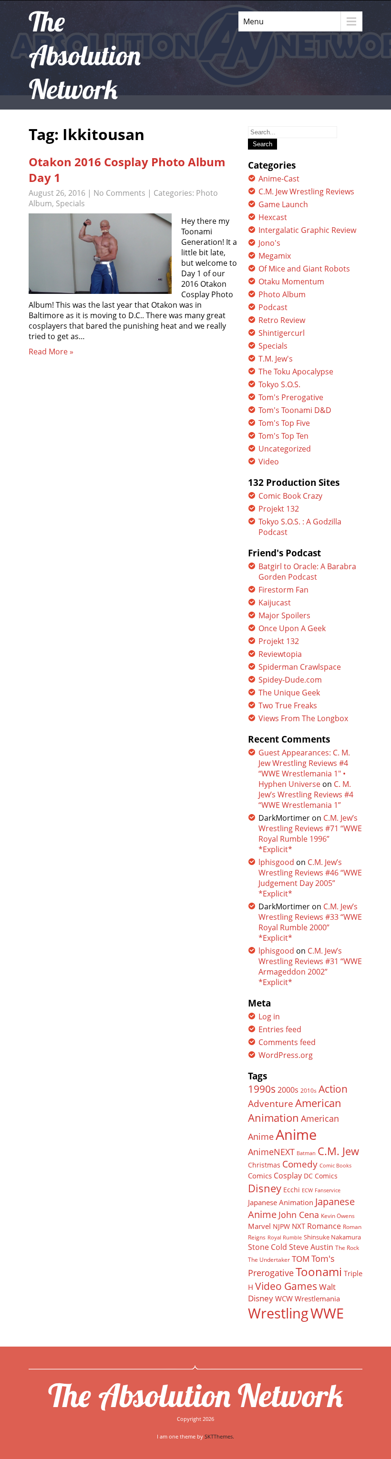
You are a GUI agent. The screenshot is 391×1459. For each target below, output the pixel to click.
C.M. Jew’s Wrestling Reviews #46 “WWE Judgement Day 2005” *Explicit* (310, 878)
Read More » (51, 351)
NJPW (281, 1226)
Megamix (274, 256)
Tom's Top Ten (283, 436)
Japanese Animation (280, 1202)
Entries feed (279, 1029)
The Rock (347, 1248)
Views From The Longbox (303, 718)
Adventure (270, 1103)
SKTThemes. (219, 1436)
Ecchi (291, 1190)
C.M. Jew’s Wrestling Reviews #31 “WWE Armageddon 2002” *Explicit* (310, 966)
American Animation (294, 1110)
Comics (260, 1175)
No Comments (119, 193)
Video (268, 461)
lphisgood (276, 862)
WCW (284, 1298)
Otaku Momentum (291, 281)
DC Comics (321, 1175)
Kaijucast (274, 602)
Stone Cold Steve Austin (290, 1247)
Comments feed (287, 1042)
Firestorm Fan (283, 589)
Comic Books (335, 1165)
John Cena (298, 1214)
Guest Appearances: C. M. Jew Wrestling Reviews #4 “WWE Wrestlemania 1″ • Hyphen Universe (304, 768)
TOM (300, 1258)
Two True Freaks (287, 705)
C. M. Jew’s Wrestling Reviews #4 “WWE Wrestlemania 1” (305, 794)
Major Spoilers (284, 615)
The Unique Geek (289, 692)
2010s (308, 1091)
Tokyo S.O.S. (279, 384)
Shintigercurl (281, 333)
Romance (324, 1226)
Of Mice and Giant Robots (304, 268)
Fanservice (327, 1190)
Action (333, 1089)
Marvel (259, 1226)
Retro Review (281, 320)
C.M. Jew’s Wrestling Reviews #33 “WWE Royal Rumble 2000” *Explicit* (310, 922)
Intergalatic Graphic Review (307, 230)
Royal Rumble (285, 1237)
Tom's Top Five (284, 423)
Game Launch (283, 204)
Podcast (273, 307)
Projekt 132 (278, 508)
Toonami (319, 1271)
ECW (307, 1190)
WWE (327, 1313)
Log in (269, 1016)
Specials (70, 203)
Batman (306, 1153)
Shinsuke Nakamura (332, 1237)
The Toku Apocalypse (295, 371)
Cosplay (288, 1175)
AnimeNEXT (271, 1151)
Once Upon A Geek (292, 628)
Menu (253, 21)
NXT (298, 1226)
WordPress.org (285, 1055)
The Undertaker (269, 1260)
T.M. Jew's (275, 358)
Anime (296, 1134)
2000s (288, 1090)
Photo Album (282, 294)
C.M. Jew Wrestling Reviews (306, 191)
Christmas (264, 1165)
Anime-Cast (278, 178)
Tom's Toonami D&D (294, 410)
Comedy (300, 1164)
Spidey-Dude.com (290, 679)
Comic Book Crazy (290, 496)
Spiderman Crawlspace (299, 667)
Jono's (269, 243)
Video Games (286, 1286)
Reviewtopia (280, 654)
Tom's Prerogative (290, 397)
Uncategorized (284, 448)
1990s (262, 1089)
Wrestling (278, 1313)
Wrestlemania (317, 1298)
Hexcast (272, 217)
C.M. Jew (338, 1151)
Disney (264, 1188)
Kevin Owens (338, 1216)
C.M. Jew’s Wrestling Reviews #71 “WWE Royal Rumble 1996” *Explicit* (310, 834)
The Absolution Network (195, 1395)
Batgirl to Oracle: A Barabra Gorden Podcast (307, 571)
